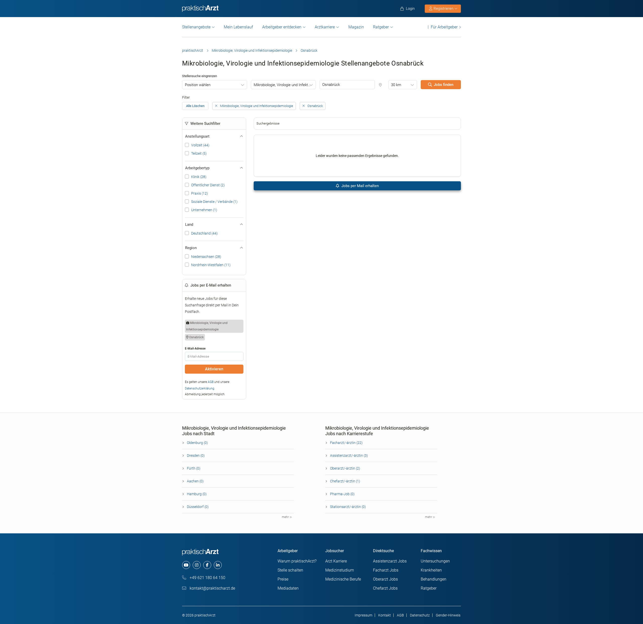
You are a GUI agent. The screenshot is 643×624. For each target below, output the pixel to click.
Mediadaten (288, 588)
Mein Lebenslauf (238, 27)
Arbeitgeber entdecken (281, 27)
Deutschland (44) (204, 233)
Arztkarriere (325, 27)
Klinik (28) (198, 177)
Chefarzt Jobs (385, 588)
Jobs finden (443, 84)
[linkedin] (218, 565)
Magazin (356, 27)
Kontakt (384, 615)
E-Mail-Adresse (195, 348)
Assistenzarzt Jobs (390, 561)
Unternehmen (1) (204, 210)
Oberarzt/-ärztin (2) (345, 468)
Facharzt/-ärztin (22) (346, 443)
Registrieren (443, 8)
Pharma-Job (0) (342, 494)
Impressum (363, 615)
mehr (286, 517)
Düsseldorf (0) (198, 507)
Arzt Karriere (336, 561)
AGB (210, 382)
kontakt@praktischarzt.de (212, 588)
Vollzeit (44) (200, 145)
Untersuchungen (435, 561)
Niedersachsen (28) (206, 257)
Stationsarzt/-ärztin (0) (348, 507)
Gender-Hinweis (448, 615)
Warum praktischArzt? (297, 561)
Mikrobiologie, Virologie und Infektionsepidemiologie (252, 50)
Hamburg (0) (197, 494)
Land (189, 224)
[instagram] (197, 565)
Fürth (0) (193, 468)
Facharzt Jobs (385, 570)
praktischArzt (192, 50)
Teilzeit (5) (199, 153)
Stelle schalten (290, 570)
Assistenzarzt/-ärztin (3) (349, 455)
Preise (283, 579)
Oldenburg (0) (197, 443)
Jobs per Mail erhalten (359, 186)
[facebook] (207, 565)
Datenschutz (420, 615)
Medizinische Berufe (343, 579)
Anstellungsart (197, 136)
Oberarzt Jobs (385, 579)
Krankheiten (431, 570)
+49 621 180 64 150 (207, 577)
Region (191, 248)
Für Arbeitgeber (444, 27)
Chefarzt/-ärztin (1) (345, 481)
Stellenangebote (196, 27)
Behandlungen (433, 579)
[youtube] (186, 565)
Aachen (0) (195, 481)
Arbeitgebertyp (197, 168)
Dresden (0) (196, 455)
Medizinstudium (339, 570)
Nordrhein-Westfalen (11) (211, 265)
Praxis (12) (199, 193)
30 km (396, 85)
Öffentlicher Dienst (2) (208, 185)
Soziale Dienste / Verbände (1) (214, 202)
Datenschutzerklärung (199, 388)
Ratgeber (381, 27)
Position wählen (197, 85)
